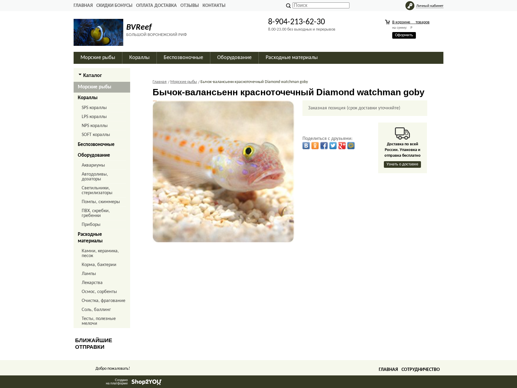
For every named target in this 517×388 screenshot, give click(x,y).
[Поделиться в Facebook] (324, 145)
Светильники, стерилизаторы (97, 190)
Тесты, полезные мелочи (99, 321)
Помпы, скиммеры (101, 202)
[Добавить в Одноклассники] (315, 145)
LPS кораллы (94, 116)
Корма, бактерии (99, 264)
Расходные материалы (90, 238)
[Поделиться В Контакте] (306, 145)
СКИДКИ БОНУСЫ (114, 5)
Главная (83, 5)
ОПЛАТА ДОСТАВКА (156, 5)
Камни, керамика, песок (100, 253)
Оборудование (94, 155)
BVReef (139, 27)
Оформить (404, 35)
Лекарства (92, 282)
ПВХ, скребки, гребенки (96, 213)
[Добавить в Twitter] (333, 145)
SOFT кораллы (96, 134)
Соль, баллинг (96, 309)
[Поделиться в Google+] (342, 145)
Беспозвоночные (96, 144)
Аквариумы (93, 165)
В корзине (411, 22)
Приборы (91, 224)
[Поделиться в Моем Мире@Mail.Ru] (351, 145)
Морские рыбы (94, 87)
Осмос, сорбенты (99, 291)
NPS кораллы (95, 125)
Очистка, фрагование (103, 300)
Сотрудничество (421, 369)
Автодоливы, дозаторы (95, 177)
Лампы (89, 273)
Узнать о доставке (402, 164)
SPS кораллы (94, 107)
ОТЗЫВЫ (189, 5)
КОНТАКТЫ (214, 5)
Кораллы (88, 97)
